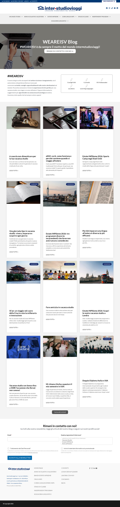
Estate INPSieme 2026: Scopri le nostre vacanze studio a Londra (95, 313)
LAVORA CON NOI (67, 475)
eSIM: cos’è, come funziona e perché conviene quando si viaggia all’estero (58, 158)
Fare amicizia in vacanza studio (60, 307)
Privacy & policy (10, 485)
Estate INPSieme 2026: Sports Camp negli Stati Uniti (95, 157)
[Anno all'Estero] (86, 443)
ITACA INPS (38, 479)
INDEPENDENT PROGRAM (100, 16)
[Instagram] (109, 8)
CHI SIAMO (65, 479)
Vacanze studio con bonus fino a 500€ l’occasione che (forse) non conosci (22, 387)
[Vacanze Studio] (86, 440)
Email (10, 435)
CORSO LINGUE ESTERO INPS (44, 483)
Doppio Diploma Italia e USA (95, 380)
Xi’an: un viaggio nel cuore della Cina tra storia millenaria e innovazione (23, 313)
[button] (60, 412)
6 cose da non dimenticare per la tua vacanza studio (22, 157)
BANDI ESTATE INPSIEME (42, 475)
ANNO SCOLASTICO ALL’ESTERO (34, 16)
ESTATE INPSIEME (53, 16)
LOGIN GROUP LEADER (69, 472)
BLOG (63, 483)
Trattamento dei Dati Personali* (20, 448)
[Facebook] (107, 8)
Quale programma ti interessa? (71, 435)
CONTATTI (65, 468)
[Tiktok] (112, 8)
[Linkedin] (117, 8)
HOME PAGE (38, 468)
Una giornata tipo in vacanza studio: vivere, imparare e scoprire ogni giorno (22, 233)
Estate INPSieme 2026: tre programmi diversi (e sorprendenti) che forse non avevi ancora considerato (58, 237)
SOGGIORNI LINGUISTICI (58, 21)
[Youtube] (115, 8)
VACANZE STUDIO (14, 16)
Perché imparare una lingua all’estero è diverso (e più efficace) (94, 233)
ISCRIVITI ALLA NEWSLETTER (20, 458)
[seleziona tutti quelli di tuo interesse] (86, 438)
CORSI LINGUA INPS (68, 16)
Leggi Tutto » (13, 170)
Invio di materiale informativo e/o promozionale (79, 448)
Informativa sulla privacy (33, 452)
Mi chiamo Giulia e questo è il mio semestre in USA (59, 385)
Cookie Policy (18, 485)
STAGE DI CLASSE (83, 16)
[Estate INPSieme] (86, 442)
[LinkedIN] (94, 468)
